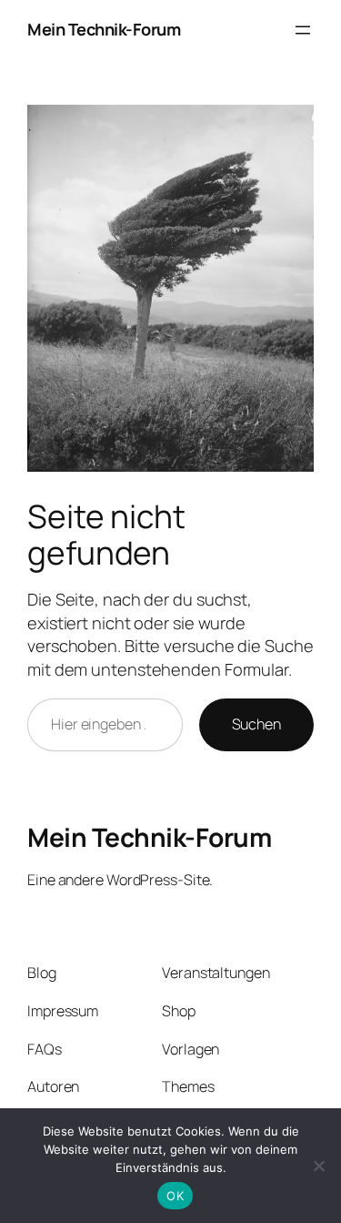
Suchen (256, 724)
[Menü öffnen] (303, 30)
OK (175, 1195)
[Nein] (318, 1166)
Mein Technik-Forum (103, 29)
